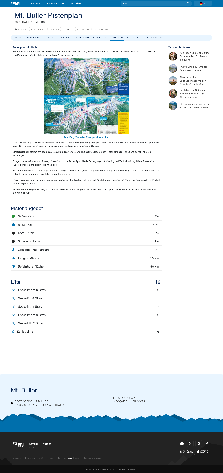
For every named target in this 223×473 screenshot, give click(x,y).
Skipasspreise (154, 37)
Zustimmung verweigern (92, 458)
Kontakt (33, 443)
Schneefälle (134, 37)
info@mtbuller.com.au (130, 401)
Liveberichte (82, 37)
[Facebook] (207, 443)
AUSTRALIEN (23, 22)
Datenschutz (30, 458)
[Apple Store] (203, 451)
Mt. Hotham (83, 29)
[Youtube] (182, 443)
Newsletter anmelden (37, 447)
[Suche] (188, 3)
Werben (46, 443)
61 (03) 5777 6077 (124, 397)
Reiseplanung (55, 3)
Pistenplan (117, 37)
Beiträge (76, 3)
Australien (37, 29)
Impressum (17, 458)
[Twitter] (190, 443)
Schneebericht (35, 37)
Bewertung (100, 37)
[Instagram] (198, 443)
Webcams (65, 37)
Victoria (54, 29)
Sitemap (50, 458)
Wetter (35, 3)
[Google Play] (187, 451)
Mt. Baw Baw (102, 29)
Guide (18, 37)
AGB (41, 458)
